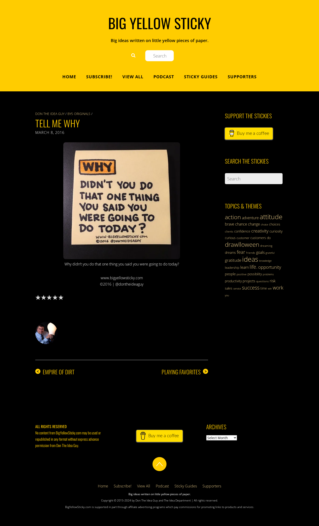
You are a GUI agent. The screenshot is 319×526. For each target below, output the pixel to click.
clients (229, 231)
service (237, 288)
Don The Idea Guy (49, 113)
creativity (260, 231)
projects (249, 281)
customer (243, 238)
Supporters (242, 76)
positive (242, 274)
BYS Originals (78, 113)
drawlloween (242, 244)
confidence (242, 231)
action (233, 217)
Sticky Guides (201, 76)
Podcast (163, 76)
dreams (230, 252)
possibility (255, 274)
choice (264, 224)
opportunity (269, 267)
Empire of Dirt (55, 372)
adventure (250, 217)
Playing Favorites (184, 372)
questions (262, 281)
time (263, 288)
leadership (232, 267)
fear (241, 252)
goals (260, 252)
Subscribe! (99, 76)
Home (69, 76)
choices (274, 224)
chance (241, 224)
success (250, 287)
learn (244, 267)
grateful (270, 252)
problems (268, 274)
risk (273, 280)
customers (258, 238)
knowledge (265, 260)
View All (132, 76)
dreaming (266, 246)
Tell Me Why (57, 123)
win (270, 288)
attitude (271, 216)
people (230, 274)
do (269, 238)
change (254, 224)
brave (229, 224)
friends (250, 253)
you (227, 295)
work (278, 287)
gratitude (233, 260)
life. (253, 267)
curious (230, 238)
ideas (250, 259)
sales (228, 288)
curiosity (276, 231)
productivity (233, 281)
